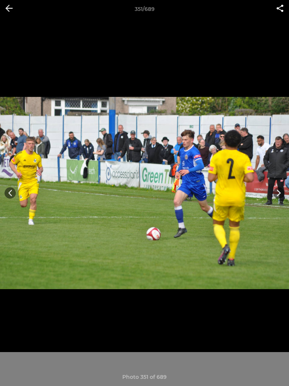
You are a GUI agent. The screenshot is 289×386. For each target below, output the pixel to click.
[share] (279, 9)
